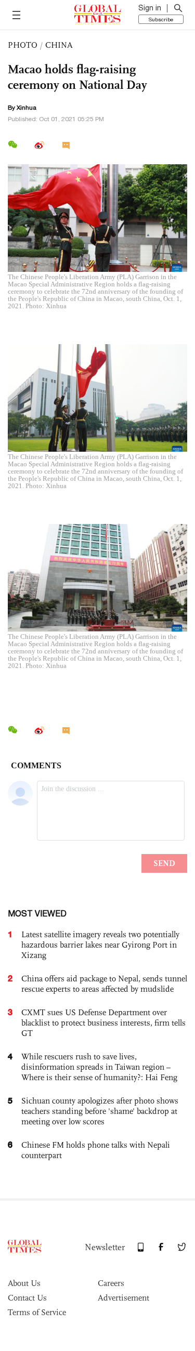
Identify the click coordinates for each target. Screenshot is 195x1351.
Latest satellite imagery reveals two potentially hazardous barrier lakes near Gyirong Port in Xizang (100, 944)
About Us (24, 1283)
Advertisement (123, 1298)
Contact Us (27, 1298)
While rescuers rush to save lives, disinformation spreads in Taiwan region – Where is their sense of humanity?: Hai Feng (99, 1067)
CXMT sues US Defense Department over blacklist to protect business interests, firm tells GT (103, 1022)
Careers (111, 1283)
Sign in (149, 8)
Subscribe (161, 19)
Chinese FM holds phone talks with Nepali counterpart (95, 1150)
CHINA (59, 45)
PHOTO (22, 45)
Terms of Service (37, 1312)
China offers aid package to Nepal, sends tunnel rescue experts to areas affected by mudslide (104, 984)
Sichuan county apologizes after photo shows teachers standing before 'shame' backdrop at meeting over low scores (99, 1111)
